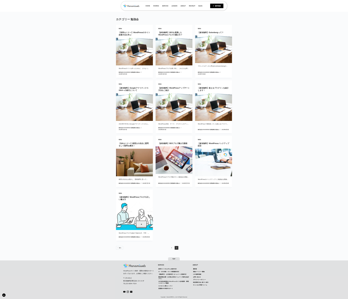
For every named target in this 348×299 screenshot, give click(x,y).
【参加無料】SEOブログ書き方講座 (172, 143)
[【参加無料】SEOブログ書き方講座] (174, 160)
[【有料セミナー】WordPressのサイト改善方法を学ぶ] (134, 51)
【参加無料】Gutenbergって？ (211, 32)
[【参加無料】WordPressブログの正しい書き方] (134, 216)
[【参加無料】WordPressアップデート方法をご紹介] (174, 107)
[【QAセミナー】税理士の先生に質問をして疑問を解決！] (134, 162)
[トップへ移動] (4, 295)
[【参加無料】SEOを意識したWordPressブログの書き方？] (174, 51)
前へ (120, 247)
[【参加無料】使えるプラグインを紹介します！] (213, 107)
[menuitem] (148, 6)
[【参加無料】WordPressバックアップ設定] (213, 162)
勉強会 (120, 28)
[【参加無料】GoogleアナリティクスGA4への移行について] (134, 107)
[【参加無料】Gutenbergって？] (213, 49)
